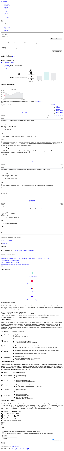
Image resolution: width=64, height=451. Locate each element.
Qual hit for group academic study (10, 262)
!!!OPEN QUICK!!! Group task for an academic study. (15, 264)
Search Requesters (56, 38)
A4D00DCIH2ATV (7, 250)
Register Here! (15, 446)
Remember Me (58, 440)
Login (6, 17)
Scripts (6, 7)
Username (4, 435)
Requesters (7, 4)
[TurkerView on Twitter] (28, 449)
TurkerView (4, 1)
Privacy (14, 449)
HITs (5, 29)
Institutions (7, 5)
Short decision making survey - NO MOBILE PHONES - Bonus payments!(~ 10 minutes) (25, 258)
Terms (17, 449)
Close (2, 422)
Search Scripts (57, 51)
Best (57, 106)
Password (4, 438)
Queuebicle (7, 8)
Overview (6, 65)
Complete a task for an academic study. (11, 260)
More (53, 104)
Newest (58, 107)
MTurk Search (18, 250)
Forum (6, 13)
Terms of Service (38, 101)
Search (7, 14)
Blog (21, 449)
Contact (25, 449)
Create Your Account (6, 240)
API (5, 10)
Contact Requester (29, 250)
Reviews (7, 66)
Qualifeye (6, 11)
